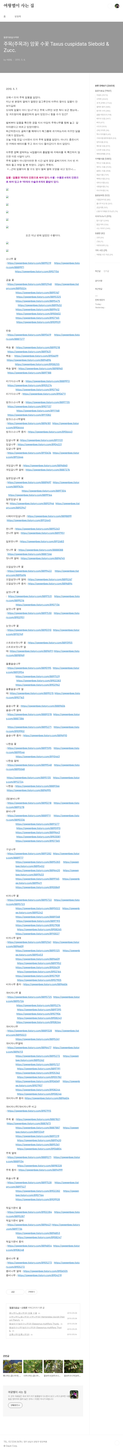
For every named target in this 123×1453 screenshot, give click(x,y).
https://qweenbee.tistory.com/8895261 (38, 1039)
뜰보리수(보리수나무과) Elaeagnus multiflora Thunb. (34, 1323)
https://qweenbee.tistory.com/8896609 (38, 958)
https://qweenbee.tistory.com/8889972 (48, 381)
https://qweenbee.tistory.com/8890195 (29, 667)
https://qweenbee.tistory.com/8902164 (39, 971)
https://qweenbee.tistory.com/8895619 (29, 334)
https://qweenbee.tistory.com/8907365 (38, 840)
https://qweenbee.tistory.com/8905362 (38, 1072)
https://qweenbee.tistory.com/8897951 (42, 532)
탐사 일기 (102, 220)
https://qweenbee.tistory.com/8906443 (50, 431)
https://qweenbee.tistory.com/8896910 (45, 735)
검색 (110, 6)
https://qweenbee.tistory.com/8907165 (37, 317)
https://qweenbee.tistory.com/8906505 (45, 1271)
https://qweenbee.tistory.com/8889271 (29, 1157)
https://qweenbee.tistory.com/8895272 (38, 1055)
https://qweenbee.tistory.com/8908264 (38, 1022)
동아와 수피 (103, 111)
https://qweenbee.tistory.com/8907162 (37, 389)
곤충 (99, 241)
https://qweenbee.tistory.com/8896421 (29, 1224)
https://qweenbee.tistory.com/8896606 (45, 984)
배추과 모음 (103, 118)
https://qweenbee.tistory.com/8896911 (31, 651)
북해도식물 (103, 179)
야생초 (102, 95)
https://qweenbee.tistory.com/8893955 (50, 642)
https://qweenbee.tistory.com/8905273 (29, 1262)
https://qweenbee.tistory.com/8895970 (38, 828)
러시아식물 (102, 190)
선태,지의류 (102, 130)
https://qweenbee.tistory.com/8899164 (30, 494)
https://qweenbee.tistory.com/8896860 (45, 465)
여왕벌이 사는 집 (19, 6)
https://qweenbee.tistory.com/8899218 (38, 347)
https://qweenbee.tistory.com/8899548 (29, 764)
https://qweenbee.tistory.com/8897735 (48, 402)
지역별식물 (103, 159)
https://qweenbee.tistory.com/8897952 (39, 963)
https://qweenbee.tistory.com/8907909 (38, 975)
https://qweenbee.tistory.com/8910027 (38, 933)
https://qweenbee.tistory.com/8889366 (37, 786)
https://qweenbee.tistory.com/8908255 (37, 364)
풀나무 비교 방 (104, 203)
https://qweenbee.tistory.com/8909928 (38, 1199)
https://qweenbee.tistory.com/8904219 (40, 1275)
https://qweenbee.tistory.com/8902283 (38, 680)
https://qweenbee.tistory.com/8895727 (38, 1064)
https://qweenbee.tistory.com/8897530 (29, 613)
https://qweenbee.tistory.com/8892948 (29, 284)
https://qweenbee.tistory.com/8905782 (39, 1077)
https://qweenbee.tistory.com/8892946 (32, 503)
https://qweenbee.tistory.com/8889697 (29, 482)
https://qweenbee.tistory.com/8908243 (39, 1017)
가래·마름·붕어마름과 (106, 138)
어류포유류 (102, 245)
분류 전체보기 (105, 86)
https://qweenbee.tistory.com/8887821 (38, 1119)
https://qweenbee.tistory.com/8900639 (38, 967)
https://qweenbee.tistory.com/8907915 (29, 1110)
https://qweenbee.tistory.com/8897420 (39, 1140)
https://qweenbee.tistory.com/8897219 (37, 1136)
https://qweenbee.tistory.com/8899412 (38, 309)
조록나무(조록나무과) (19, 1334)
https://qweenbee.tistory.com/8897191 (38, 1068)
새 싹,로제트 (104, 103)
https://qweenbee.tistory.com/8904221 (40, 444)
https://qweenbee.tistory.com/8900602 (38, 313)
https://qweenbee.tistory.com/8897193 (38, 920)
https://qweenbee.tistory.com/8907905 (39, 980)
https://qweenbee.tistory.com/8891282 (29, 853)
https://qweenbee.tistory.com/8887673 (29, 1123)
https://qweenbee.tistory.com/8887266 (30, 554)
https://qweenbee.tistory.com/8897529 (38, 676)
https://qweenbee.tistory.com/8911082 (29, 414)
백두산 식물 (103, 163)
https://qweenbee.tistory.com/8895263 (37, 528)
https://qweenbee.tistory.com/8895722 (29, 899)
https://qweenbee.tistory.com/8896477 (29, 1047)
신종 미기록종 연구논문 (107, 211)
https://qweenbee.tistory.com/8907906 (38, 1013)
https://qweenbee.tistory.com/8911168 (38, 410)
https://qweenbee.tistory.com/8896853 (38, 1233)
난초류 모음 (103, 150)
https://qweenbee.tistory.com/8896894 (50, 583)
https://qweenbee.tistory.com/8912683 (42, 541)
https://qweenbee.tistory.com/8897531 (30, 596)
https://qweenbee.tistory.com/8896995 (29, 790)
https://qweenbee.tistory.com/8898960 (40, 368)
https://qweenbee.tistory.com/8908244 (38, 1089)
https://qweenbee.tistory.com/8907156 (37, 271)
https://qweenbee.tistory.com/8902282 (38, 1190)
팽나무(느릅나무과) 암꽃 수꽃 (23, 1313)
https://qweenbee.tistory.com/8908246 (39, 1093)
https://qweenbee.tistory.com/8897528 (29, 1182)
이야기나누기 (103, 216)
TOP (117, 1442)
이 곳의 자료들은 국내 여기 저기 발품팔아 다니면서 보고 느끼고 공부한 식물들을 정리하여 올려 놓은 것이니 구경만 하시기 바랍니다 (39, 1397)
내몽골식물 (102, 186)
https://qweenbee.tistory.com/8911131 (41, 440)
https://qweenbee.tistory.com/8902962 (38, 684)
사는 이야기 (103, 228)
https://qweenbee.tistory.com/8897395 (39, 1009)
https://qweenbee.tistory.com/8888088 (40, 549)
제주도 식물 (103, 167)
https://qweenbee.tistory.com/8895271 (29, 726)
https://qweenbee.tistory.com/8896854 (29, 1245)
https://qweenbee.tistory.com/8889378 (29, 714)
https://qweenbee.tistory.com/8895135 (29, 777)
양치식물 (102, 142)
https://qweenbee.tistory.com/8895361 (38, 1144)
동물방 (100, 233)
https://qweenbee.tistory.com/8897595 (29, 748)
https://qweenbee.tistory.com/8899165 (37, 878)
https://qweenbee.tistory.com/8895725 (29, 996)
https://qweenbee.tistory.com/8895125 (38, 950)
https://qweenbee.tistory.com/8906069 (38, 1081)
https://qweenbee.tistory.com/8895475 (38, 300)
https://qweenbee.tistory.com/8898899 (49, 516)
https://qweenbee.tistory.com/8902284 (29, 1211)
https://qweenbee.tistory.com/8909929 (38, 322)
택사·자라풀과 (103, 134)
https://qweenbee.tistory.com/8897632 (40, 305)
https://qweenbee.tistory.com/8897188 (29, 372)
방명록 (18, 16)
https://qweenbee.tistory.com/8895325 (38, 296)
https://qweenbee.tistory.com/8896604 (47, 1098)
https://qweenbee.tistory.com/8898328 (39, 1165)
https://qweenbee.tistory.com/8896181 (29, 423)
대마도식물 (102, 183)
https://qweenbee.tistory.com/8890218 (29, 802)
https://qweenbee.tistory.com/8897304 (44, 490)
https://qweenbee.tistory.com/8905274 (30, 385)
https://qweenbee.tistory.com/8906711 (44, 393)
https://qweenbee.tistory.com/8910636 (29, 452)
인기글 (106, 271)
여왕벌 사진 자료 (104, 255)
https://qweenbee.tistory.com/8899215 (32, 693)
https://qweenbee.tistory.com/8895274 (38, 1005)
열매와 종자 (103, 107)
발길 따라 (102, 224)
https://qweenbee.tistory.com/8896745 (43, 558)
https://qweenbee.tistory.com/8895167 (37, 292)
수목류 (24, 1307)
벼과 (100, 122)
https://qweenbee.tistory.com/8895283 (38, 861)
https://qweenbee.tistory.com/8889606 (43, 705)
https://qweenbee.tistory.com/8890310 (29, 629)
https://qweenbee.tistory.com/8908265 (39, 929)
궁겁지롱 (102, 207)
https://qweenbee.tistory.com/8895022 (38, 908)
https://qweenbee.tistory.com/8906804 (39, 1148)
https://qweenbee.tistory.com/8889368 (38, 916)
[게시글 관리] (21, 1292)
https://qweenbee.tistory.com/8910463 (38, 756)
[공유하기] (17, 1292)
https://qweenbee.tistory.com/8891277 (37, 823)
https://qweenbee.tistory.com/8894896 (29, 360)
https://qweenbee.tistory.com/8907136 (38, 604)
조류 (100, 237)
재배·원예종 (103, 154)
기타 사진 (101, 250)
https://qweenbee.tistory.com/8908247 (39, 1237)
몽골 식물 (102, 175)
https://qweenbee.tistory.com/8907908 (38, 925)
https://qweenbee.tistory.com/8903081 (38, 836)
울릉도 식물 (103, 171)
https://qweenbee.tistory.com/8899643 (38, 832)
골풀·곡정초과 (103, 115)
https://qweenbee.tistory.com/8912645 (29, 520)
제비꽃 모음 (103, 146)
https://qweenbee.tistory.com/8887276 (48, 469)
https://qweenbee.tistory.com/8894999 (40, 1169)
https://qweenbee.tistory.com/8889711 (29, 815)
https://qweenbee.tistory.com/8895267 (50, 579)
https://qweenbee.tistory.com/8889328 (29, 1030)
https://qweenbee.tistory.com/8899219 (29, 263)
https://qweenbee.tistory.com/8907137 (29, 406)
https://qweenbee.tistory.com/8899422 (29, 570)
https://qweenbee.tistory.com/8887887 (38, 1127)
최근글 (97, 271)
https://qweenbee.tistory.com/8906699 (36, 355)
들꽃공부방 (102, 195)
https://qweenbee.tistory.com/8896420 (38, 870)
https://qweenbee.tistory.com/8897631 (29, 351)
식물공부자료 (103, 200)
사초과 (101, 126)
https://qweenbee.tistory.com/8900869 (38, 887)
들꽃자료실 (14, 1307)
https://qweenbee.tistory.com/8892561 (29, 942)
